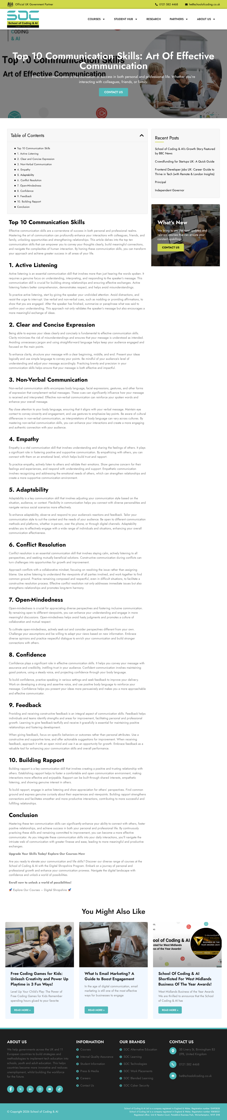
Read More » (22, 1010)
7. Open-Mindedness (29, 186)
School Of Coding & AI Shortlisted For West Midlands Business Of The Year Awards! (185, 979)
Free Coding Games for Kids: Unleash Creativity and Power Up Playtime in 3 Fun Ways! (39, 979)
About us (204, 19)
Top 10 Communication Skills (33, 148)
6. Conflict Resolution (29, 180)
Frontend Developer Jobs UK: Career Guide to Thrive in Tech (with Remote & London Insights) (184, 171)
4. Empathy (23, 170)
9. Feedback (24, 196)
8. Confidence (25, 191)
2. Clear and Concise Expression (35, 159)
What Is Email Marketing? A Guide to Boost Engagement (109, 976)
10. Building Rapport (29, 201)
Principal (160, 182)
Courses (94, 19)
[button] (141, 135)
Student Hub (123, 19)
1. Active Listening (27, 154)
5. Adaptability (25, 175)
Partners (177, 19)
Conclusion (23, 207)
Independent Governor (169, 190)
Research (153, 19)
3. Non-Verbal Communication (34, 164)
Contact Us (170, 247)
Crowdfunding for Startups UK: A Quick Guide (184, 161)
